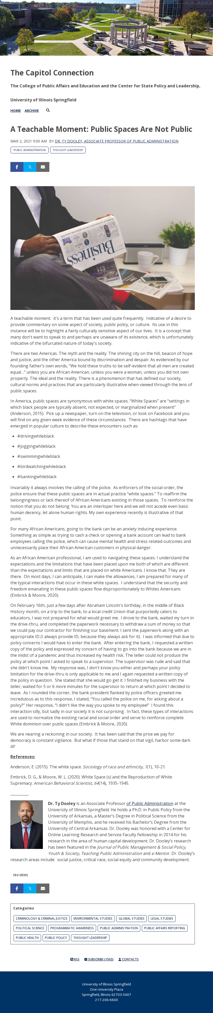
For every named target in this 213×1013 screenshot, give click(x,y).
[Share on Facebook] (16, 167)
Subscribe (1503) (100, 959)
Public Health (27, 938)
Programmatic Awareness (72, 928)
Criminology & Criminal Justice (41, 918)
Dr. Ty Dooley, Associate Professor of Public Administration (116, 141)
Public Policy (56, 938)
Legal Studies (162, 918)
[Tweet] (29, 167)
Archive (32, 110)
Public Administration (30, 150)
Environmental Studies (93, 918)
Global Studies (131, 918)
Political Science (30, 928)
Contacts (130, 959)
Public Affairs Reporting (164, 928)
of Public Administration (150, 803)
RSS (76, 959)
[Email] (42, 167)
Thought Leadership (68, 150)
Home (15, 110)
